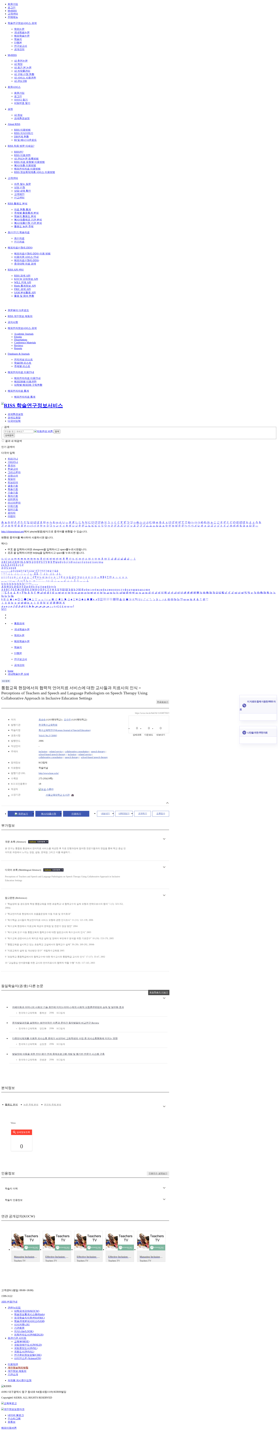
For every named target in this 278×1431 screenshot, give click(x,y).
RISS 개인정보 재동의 (20, 316)
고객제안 (19, 194)
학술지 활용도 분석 (25, 216)
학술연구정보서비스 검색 (22, 23)
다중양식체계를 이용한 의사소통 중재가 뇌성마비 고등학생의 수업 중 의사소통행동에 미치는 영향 (65, 1038)
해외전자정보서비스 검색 (22, 328)
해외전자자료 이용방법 (27, 168)
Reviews (18, 345)
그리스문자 (14, 472)
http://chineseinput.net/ (12, 531)
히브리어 (13, 482)
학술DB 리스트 (22, 362)
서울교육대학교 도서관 (58, 795)
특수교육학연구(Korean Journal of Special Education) (64, 730)
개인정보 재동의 (17, 1371)
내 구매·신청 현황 (24, 74)
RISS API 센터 (16, 269)
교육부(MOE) (21, 1341)
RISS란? (18, 151)
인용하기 (76, 813)
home (10, 671)
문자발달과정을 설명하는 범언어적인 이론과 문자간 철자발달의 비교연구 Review (55, 1023)
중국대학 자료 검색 (25, 263)
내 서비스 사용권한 (25, 77)
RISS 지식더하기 (23, 133)
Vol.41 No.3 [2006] (48, 735)
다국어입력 (14, 421)
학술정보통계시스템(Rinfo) (29, 1314)
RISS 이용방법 (22, 129)
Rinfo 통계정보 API (25, 285)
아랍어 (11, 516)
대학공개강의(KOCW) (26, 1311)
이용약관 (13, 1364)
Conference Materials (25, 342)
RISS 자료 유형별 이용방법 (29, 162)
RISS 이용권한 (22, 155)
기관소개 (13, 1374)
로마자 (11, 512)
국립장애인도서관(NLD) (28, 1344)
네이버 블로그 (16, 1415)
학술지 (18, 39)
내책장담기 (124, 813)
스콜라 (49, 789)
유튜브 (11, 1422)
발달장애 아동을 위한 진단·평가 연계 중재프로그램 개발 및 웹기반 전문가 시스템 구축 (58, 1054)
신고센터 (19, 197)
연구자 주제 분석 (52, 1104)
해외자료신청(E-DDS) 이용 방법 (32, 253)
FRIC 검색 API (22, 289)
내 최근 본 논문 (23, 67)
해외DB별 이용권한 (25, 381)
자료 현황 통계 (22, 209)
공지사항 (13, 322)
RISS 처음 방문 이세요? (21, 146)
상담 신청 (19, 187)
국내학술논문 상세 (18, 674)
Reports (18, 348)
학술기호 (13, 489)
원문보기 (23, 813)
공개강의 (19, 49)
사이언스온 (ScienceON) (27, 1358)
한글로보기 (162, 702)
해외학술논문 (22, 35)
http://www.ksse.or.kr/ (49, 773)
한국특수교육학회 (48, 725)
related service (56, 751)
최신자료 (19, 238)
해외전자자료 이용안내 (21, 372)
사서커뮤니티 (22, 1324)
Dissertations (20, 339)
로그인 (11, 7)
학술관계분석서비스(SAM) (29, 1321)
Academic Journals (23, 334)
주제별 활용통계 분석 (26, 212)
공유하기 (142, 813)
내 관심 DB (20, 81)
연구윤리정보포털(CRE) (28, 1355)
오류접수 (160, 813)
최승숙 (42, 719)
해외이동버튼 (9, 1427)
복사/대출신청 (48, 813)
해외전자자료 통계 (18, 390)
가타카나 (13, 462)
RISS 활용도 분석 (17, 203)
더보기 (164, 839)
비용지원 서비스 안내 (26, 257)
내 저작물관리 (22, 71)
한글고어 (13, 469)
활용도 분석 (11, 1104)
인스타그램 (14, 1418)
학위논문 (19, 29)
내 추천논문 (21, 60)
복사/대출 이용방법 (25, 165)
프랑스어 (13, 475)
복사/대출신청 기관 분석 (28, 223)
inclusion (43, 751)
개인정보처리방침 (18, 1367)
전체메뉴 (13, 17)
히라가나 (13, 458)
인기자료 (19, 241)
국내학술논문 (22, 32)
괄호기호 (13, 485)
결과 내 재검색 (13, 441)
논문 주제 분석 (30, 1104)
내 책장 (18, 64)
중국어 (11, 465)
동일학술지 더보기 (158, 992)
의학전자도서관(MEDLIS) (28, 1334)
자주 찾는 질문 (22, 184)
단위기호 (13, 506)
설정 (10, 109)
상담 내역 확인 (22, 190)
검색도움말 (14, 417)
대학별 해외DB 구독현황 (28, 385)
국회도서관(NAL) (24, 1351)
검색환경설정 (22, 118)
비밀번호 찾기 (22, 103)
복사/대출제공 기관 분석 (28, 219)
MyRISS (12, 10)
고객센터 (13, 13)
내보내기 (105, 813)
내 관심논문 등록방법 (26, 158)
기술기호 (13, 492)
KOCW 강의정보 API (26, 279)
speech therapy (98, 751)
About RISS (14, 124)
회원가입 (13, 4)
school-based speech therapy (52, 754)
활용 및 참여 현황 (24, 296)
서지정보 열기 (167, 803)
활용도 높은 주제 (23, 226)
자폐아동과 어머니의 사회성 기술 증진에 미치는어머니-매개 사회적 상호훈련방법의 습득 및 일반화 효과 (68, 1007)
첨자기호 (13, 496)
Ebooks (18, 336)
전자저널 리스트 (23, 359)
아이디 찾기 (21, 99)
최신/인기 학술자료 (19, 232)
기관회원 (19, 1328)
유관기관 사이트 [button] (17, 1338)
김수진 (67, 719)
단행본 (18, 42)
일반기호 (13, 509)
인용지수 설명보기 (158, 1173)
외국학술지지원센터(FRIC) (29, 1317)
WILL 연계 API (22, 282)
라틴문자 (13, 499)
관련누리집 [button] (14, 1307)
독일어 (11, 479)
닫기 (3, 609)
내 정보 (18, 115)
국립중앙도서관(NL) (25, 1348)
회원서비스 (14, 87)
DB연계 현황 (21, 136)
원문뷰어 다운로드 (18, 310)
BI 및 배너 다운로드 (25, 140)
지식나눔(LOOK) (23, 1331)
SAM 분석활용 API (25, 292)
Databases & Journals (19, 353)
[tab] (11, 1104)
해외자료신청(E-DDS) (20, 247)
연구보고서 (20, 46)
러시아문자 (14, 502)
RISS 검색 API (22, 275)
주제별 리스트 (22, 366)
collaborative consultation (77, 751)
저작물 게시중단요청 (20, 1380)
